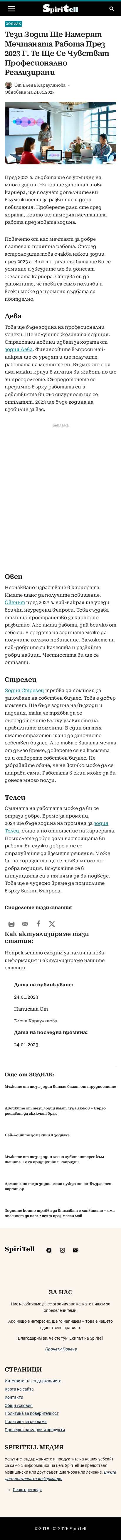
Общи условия (19, 1405)
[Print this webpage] (11, 923)
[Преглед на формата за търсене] (111, 8)
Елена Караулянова (44, 85)
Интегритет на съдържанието (33, 1381)
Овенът (15, 602)
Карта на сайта (19, 1389)
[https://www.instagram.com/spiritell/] (62, 1250)
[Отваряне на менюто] (12, 9)
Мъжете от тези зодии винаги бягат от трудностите (60, 1087)
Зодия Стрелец (24, 690)
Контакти (14, 1397)
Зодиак (13, 24)
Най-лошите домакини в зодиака (37, 1135)
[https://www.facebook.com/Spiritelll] (49, 1250)
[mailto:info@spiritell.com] (75, 1250)
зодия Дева (19, 349)
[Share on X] (52, 923)
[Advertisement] (60, 500)
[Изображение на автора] (8, 85)
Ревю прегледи (27, 1489)
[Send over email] (25, 923)
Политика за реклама (26, 1421)
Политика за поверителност (32, 1413)
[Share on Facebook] (38, 923)
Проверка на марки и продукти (35, 1429)
